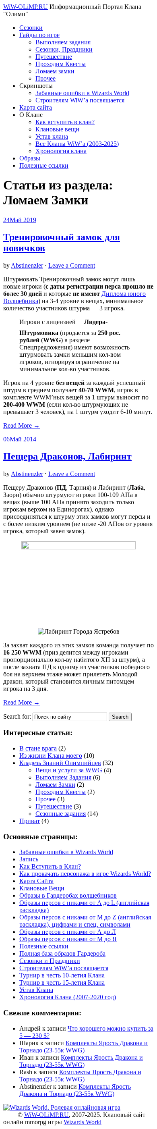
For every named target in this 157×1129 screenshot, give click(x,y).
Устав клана (51, 136)
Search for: (17, 716)
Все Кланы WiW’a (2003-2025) (77, 143)
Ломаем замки (54, 71)
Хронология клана (61, 151)
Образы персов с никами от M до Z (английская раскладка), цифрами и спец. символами (85, 921)
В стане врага (38, 748)
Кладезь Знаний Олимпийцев (60, 762)
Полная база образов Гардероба (62, 953)
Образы (29, 158)
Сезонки (31, 27)
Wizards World (82, 1122)
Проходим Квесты (60, 63)
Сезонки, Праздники (64, 49)
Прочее (45, 78)
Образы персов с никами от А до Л (67, 931)
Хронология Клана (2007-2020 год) (67, 997)
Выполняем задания (63, 42)
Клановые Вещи (41, 888)
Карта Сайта (36, 880)
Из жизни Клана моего (50, 755)
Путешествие (53, 56)
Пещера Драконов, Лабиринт (67, 456)
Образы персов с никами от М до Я (68, 939)
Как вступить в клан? (65, 122)
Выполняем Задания (63, 777)
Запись (28, 859)
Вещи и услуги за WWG (68, 770)
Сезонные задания (60, 813)
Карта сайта (35, 107)
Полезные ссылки (43, 165)
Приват (29, 820)
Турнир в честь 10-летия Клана (62, 975)
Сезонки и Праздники (49, 960)
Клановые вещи (57, 129)
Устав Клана (36, 989)
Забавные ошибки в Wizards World (82, 92)
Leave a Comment (71, 265)
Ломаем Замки (55, 784)
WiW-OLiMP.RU (25, 6)
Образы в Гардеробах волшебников (68, 895)
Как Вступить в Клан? (50, 866)
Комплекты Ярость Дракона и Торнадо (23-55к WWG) (83, 1047)
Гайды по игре (39, 34)
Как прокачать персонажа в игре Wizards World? (85, 873)
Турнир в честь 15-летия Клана (62, 982)
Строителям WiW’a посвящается (79, 100)
